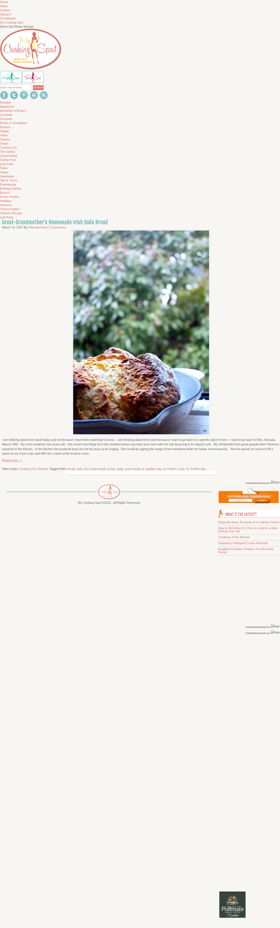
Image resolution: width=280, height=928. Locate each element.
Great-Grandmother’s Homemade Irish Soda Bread (55, 222)
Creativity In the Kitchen (234, 537)
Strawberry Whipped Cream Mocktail (242, 543)
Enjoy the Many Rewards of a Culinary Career (249, 522)
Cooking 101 (27, 469)
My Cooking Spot (11, 22)
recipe (111, 469)
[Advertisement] (249, 700)
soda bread (132, 469)
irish (79, 469)
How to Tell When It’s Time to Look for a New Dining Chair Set (248, 529)
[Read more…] (12, 460)
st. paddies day (151, 469)
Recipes (43, 469)
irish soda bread (94, 469)
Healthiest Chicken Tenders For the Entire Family (246, 550)
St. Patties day (196, 469)
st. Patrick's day (173, 469)
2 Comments (57, 227)
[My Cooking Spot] (248, 503)
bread (71, 469)
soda (120, 469)
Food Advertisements (256, 483)
